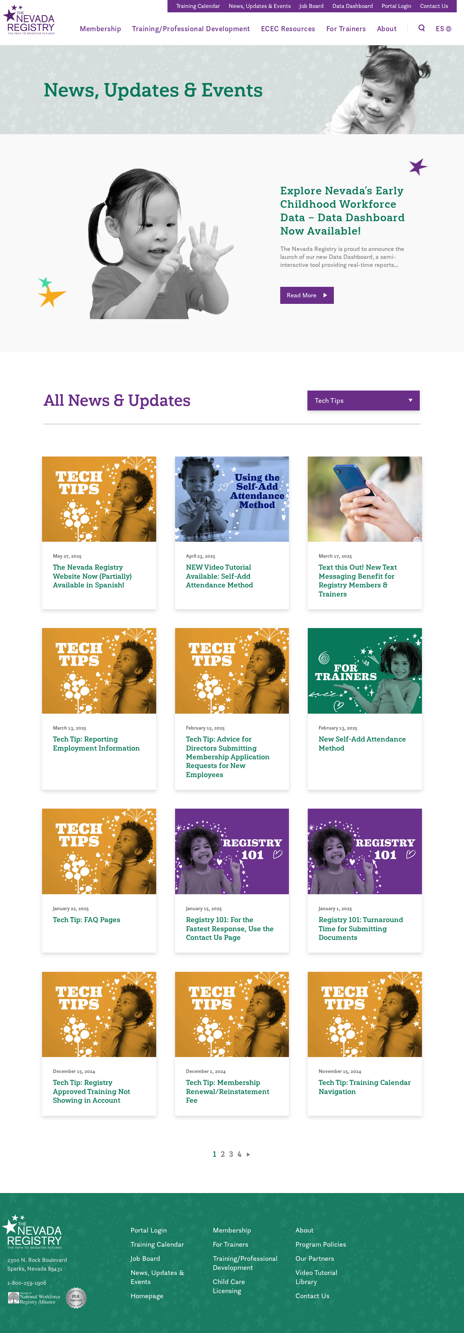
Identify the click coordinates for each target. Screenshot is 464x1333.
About (387, 28)
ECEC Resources (288, 28)
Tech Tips (329, 400)
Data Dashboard (352, 6)
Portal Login (396, 6)
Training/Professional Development (191, 28)
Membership (100, 28)
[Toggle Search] (421, 28)
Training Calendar (198, 6)
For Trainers (346, 28)
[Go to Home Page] (28, 20)
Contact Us (434, 6)
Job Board (311, 6)
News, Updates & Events (260, 6)
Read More (302, 295)
